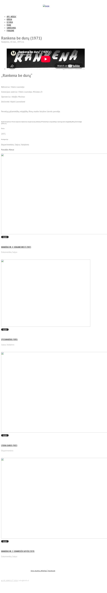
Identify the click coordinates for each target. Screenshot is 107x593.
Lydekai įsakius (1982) (9, 445)
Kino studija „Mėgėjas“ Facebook (43, 571)
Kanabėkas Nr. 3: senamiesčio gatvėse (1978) (17, 551)
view (5, 237)
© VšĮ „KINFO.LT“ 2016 (9, 580)
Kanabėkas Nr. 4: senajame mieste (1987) (16, 247)
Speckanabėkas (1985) (9, 339)
